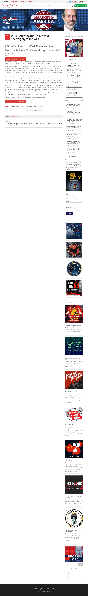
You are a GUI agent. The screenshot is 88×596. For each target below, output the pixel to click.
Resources (57, 6)
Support (44, 591)
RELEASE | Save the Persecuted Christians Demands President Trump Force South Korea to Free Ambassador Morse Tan (73, 141)
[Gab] (77, 1)
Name (68, 194)
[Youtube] (68, 577)
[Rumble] (82, 1)
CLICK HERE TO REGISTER (15, 59)
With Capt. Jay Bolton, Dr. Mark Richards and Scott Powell (74, 64)
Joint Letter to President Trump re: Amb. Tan (72, 155)
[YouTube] (75, 1)
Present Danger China (15, 116)
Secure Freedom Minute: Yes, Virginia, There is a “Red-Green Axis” (73, 127)
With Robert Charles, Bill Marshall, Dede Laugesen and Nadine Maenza (74, 70)
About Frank (66, 6)
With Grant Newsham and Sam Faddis (74, 76)
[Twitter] (70, 1)
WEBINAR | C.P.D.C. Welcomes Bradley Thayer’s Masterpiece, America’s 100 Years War (73, 113)
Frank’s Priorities (46, 6)
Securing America (9, 5)
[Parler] (80, 1)
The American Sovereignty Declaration (22, 1)
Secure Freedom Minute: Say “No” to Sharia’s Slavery (73, 133)
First (67, 198)
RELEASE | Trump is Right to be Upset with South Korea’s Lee (73, 149)
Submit (69, 213)
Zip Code (68, 207)
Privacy (49, 591)
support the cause (80, 5)
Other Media (35, 6)
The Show (26, 6)
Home (20, 6)
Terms (39, 591)
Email (68, 201)
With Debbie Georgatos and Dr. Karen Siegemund (74, 93)
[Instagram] (72, 1)
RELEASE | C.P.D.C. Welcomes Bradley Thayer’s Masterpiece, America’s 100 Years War (74, 121)
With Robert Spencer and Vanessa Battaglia (74, 81)
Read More (9, 106)
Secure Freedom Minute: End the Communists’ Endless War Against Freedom (74, 106)
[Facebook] (67, 1)
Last (76, 198)
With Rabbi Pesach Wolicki (74, 87)
